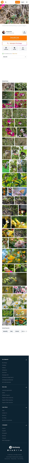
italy (11, 456)
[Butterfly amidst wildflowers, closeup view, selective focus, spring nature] (14, 409)
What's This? (14, 53)
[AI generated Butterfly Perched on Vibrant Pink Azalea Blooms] (8, 398)
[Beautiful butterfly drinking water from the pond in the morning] (4, 242)
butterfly (5, 456)
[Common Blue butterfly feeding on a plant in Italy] (8, 86)
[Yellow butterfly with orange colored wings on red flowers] (6, 289)
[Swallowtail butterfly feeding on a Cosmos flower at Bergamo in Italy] (8, 112)
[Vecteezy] (2, 2)
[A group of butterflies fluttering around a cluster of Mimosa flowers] (14, 348)
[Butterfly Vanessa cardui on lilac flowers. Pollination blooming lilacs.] (8, 438)
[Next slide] (24, 456)
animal (17, 456)
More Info (5, 56)
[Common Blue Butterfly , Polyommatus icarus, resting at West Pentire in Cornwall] (8, 103)
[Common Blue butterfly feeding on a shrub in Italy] (8, 95)
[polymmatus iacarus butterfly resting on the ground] (8, 260)
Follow (24, 33)
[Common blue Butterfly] (19, 189)
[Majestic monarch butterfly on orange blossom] (8, 446)
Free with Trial (14, 38)
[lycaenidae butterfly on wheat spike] (7, 390)
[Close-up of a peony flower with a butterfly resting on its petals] (11, 335)
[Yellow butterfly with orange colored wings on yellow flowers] (15, 290)
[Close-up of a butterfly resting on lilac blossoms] (9, 251)
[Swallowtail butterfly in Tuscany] (8, 187)
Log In (22, 2)
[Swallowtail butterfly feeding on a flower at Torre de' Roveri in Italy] (19, 130)
